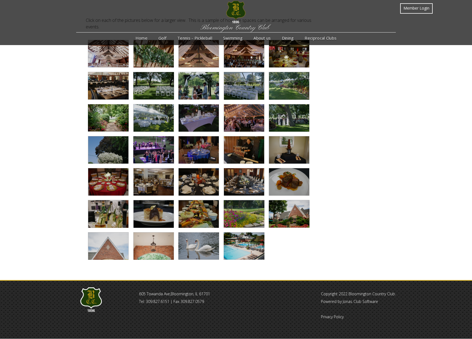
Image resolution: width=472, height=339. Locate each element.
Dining (288, 38)
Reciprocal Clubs (321, 38)
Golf (162, 38)
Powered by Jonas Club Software (349, 301)
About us (262, 38)
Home (141, 38)
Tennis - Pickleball (194, 38)
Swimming (233, 38)
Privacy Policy (332, 316)
